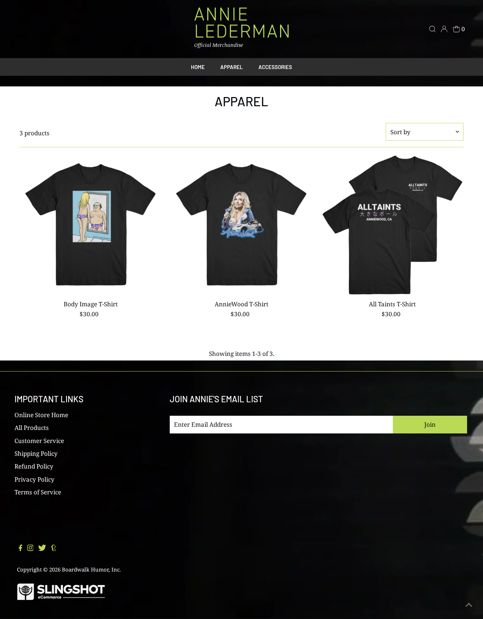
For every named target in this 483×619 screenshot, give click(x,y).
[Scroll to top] (469, 605)
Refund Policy (33, 466)
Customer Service (39, 441)
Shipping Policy (36, 453)
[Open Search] (432, 29)
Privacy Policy (34, 479)
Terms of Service (37, 492)
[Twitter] (42, 548)
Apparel (231, 67)
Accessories (275, 67)
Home (198, 67)
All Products (31, 428)
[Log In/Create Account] (444, 29)
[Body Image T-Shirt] (90, 225)
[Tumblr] (54, 548)
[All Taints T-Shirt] (392, 225)
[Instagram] (30, 548)
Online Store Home (41, 415)
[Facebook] (20, 548)
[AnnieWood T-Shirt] (241, 225)
